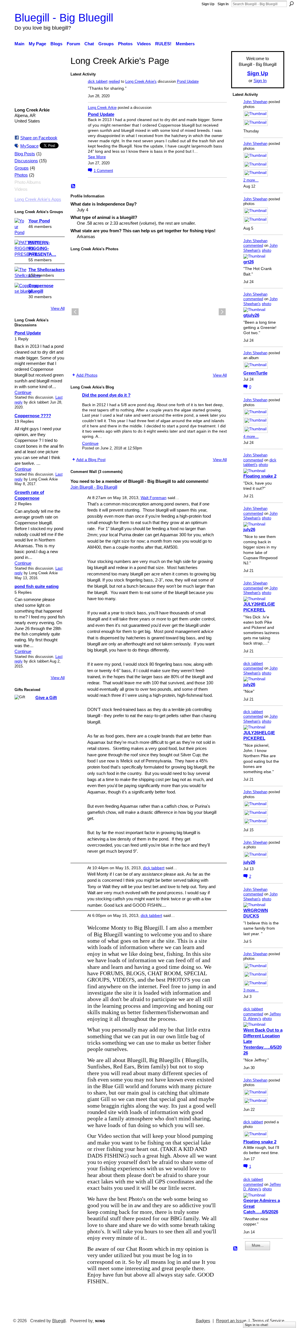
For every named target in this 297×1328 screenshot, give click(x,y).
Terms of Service (268, 1320)
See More (97, 156)
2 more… (251, 180)
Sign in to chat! (256, 1325)
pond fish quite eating (37, 586)
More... (258, 1245)
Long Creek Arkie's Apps (38, 199)
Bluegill (59, 1320)
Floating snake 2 (259, 476)
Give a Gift (46, 697)
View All (58, 308)
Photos (21, 175)
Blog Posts (25, 154)
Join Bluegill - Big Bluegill (93, 487)
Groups (22, 168)
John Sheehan (255, 102)
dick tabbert (98, 81)
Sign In (223, 4)
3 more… (251, 990)
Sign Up (208, 4)
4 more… (251, 436)
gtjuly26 (251, 315)
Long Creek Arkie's (141, 81)
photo (266, 250)
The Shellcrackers (46, 269)
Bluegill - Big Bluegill (64, 17)
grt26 (248, 261)
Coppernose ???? (33, 415)
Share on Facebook (38, 137)
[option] (148, 312)
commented (253, 245)
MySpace (29, 145)
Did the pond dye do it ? (106, 395)
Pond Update (28, 332)
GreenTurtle (255, 372)
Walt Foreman (153, 497)
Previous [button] (75, 311)
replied (114, 81)
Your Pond (39, 220)
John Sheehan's (260, 248)
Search (291, 3)
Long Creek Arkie (102, 107)
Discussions (26, 161)
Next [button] (222, 311)
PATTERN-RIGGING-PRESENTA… (42, 248)
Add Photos (86, 375)
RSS (73, 186)
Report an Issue (231, 1320)
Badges (203, 1320)
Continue (23, 392)
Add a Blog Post (91, 459)
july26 (249, 529)
